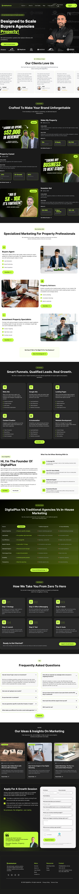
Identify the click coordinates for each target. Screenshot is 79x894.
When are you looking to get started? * (52, 827)
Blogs (44, 5)
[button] (13, 15)
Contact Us (50, 5)
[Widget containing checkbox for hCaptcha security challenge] (52, 834)
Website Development (63, 420)
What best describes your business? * (52, 801)
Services (23, 5)
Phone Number (62, 790)
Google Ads (33, 392)
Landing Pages (60, 392)
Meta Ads (6, 392)
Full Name (45, 790)
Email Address (46, 795)
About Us (31, 5)
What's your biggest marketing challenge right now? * (55, 818)
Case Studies (37, 5)
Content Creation (9, 420)
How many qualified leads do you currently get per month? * (57, 807)
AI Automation (34, 420)
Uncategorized (4, 744)
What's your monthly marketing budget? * (53, 812)
